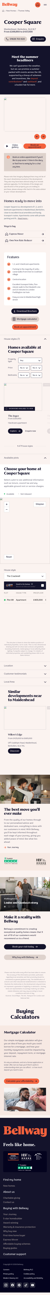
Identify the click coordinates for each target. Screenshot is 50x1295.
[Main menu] (45, 4)
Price (10, 368)
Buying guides (10, 1248)
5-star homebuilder (12, 1219)
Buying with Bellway (16, 1208)
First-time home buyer (14, 1235)
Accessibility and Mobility (33, 1278)
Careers (6, 1270)
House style (10, 570)
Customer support (14, 1254)
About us (9, 1192)
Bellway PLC (28, 1270)
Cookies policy (29, 1274)
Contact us (8, 1202)
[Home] (3, 11)
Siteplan (40, 504)
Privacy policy (8, 1274)
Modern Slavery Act (10, 1278)
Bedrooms (11, 375)
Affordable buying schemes (16, 1244)
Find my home (12, 1180)
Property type (11, 360)
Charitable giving (11, 1198)
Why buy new (10, 1231)
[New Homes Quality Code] (38, 1157)
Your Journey (9, 1214)
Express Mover (10, 1240)
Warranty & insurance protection (19, 1227)
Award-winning (10, 1223)
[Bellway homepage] (25, 1137)
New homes (9, 1186)
